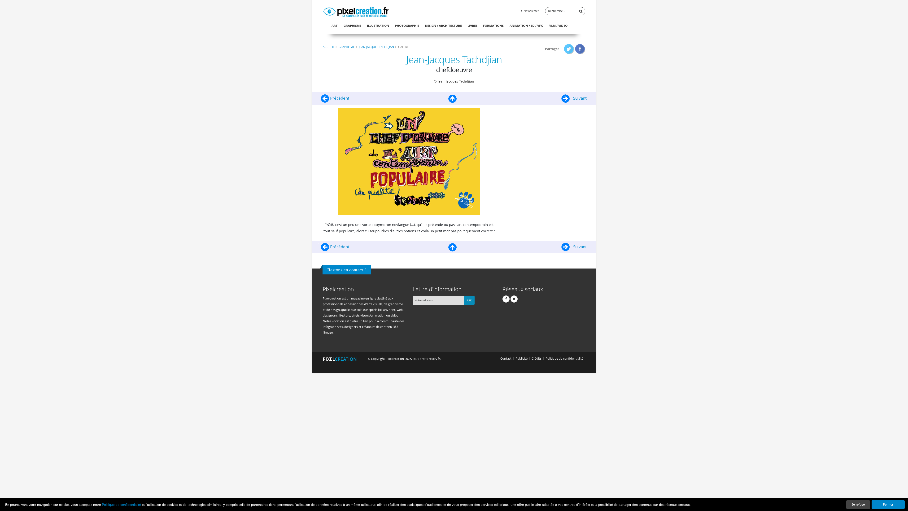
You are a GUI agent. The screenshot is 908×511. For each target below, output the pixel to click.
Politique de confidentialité (121, 505)
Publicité (521, 359)
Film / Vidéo (558, 25)
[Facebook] (506, 299)
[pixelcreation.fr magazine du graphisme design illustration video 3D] (356, 11)
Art (335, 25)
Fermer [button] (888, 504)
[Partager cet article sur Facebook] (580, 49)
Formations (493, 25)
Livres (472, 25)
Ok (469, 300)
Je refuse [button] (858, 504)
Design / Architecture (443, 25)
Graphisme (352, 25)
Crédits (536, 359)
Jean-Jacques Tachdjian (376, 47)
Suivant (579, 98)
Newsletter (531, 11)
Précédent (339, 98)
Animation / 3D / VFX (526, 25)
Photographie (407, 25)
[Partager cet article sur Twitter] (569, 49)
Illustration (378, 25)
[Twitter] (514, 299)
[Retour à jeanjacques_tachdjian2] (453, 98)
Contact (505, 359)
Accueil (328, 47)
